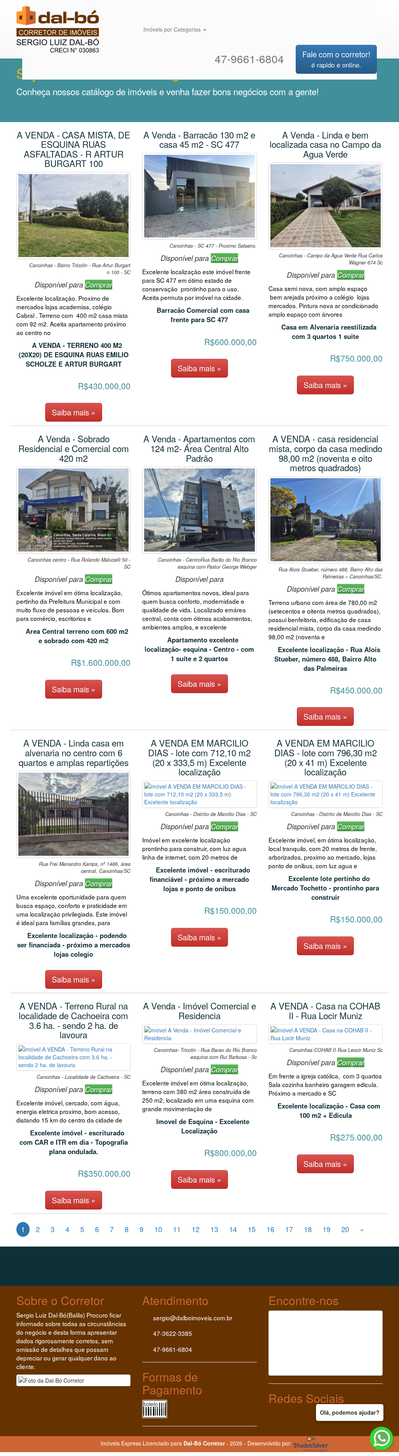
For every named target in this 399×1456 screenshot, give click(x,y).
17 (289, 1229)
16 (270, 1229)
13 (214, 1229)
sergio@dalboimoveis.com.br (192, 1317)
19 (326, 1229)
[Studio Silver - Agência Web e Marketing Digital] (310, 1443)
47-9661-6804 (248, 58)
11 (177, 1229)
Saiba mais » (73, 412)
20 (345, 1229)
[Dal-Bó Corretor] (62, 10)
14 (233, 1229)
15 (252, 1229)
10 (158, 1229)
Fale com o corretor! (336, 58)
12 (196, 1229)
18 (308, 1229)
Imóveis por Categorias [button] (172, 29)
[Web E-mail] (91, 1443)
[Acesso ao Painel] (75, 1443)
